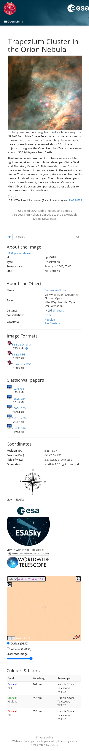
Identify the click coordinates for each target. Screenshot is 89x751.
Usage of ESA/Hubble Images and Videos (45, 211)
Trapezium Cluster (55, 290)
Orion (48, 315)
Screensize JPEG (21, 364)
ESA (79, 200)
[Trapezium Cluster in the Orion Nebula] (45, 93)
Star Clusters (52, 323)
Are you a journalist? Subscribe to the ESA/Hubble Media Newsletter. (45, 217)
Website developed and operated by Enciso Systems (44, 741)
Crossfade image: (17, 654)
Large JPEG (18, 354)
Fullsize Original (21, 344)
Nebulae (49, 319)
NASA (72, 200)
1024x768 (18, 389)
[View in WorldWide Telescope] (28, 567)
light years (57, 310)
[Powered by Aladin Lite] (76, 636)
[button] (26, 348)
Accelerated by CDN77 (44, 745)
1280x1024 (18, 399)
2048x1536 (18, 428)
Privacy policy (44, 737)
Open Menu (15, 21)
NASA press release (19, 253)
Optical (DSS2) (19, 643)
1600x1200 (18, 408)
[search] (77, 237)
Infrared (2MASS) (21, 649)
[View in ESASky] (28, 545)
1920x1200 (18, 418)
